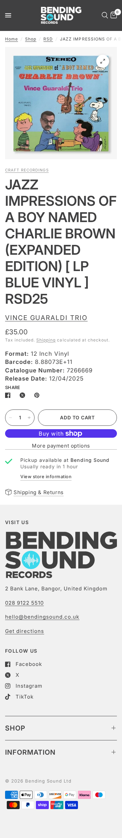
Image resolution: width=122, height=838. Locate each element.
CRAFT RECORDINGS (27, 170)
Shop (30, 38)
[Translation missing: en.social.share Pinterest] (38, 395)
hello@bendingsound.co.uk (42, 617)
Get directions (24, 631)
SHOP (15, 728)
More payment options (61, 446)
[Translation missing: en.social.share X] (24, 395)
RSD (48, 38)
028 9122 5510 (24, 603)
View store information (46, 476)
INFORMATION (30, 752)
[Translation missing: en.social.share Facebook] (9, 395)
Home (11, 38)
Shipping (46, 339)
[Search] (103, 15)
